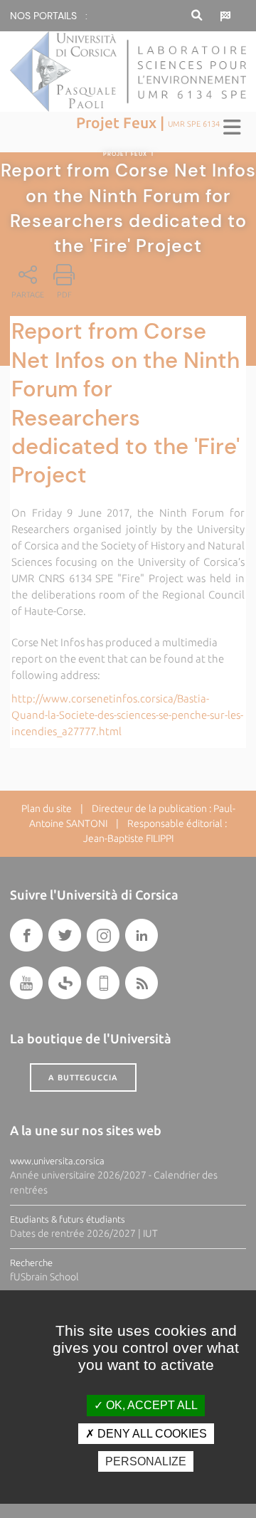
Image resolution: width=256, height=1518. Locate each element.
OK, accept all (150, 1405)
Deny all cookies (151, 1434)
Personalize (145, 1461)
